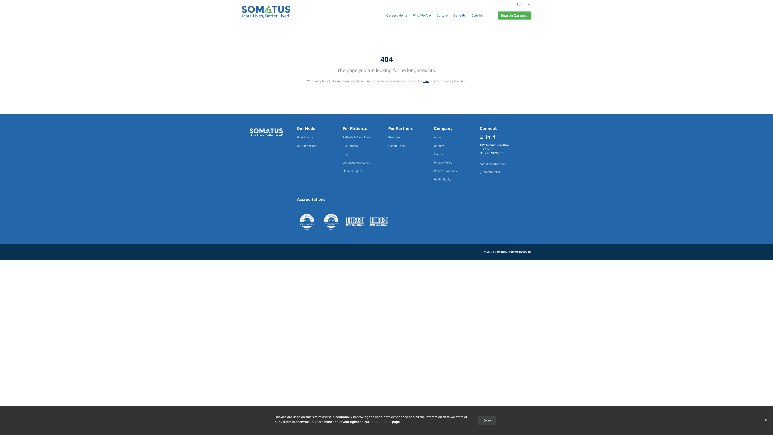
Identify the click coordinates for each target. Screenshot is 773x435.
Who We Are (422, 15)
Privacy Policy (380, 422)
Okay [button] (487, 420)
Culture (442, 15)
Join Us (477, 15)
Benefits (459, 15)
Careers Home (396, 15)
